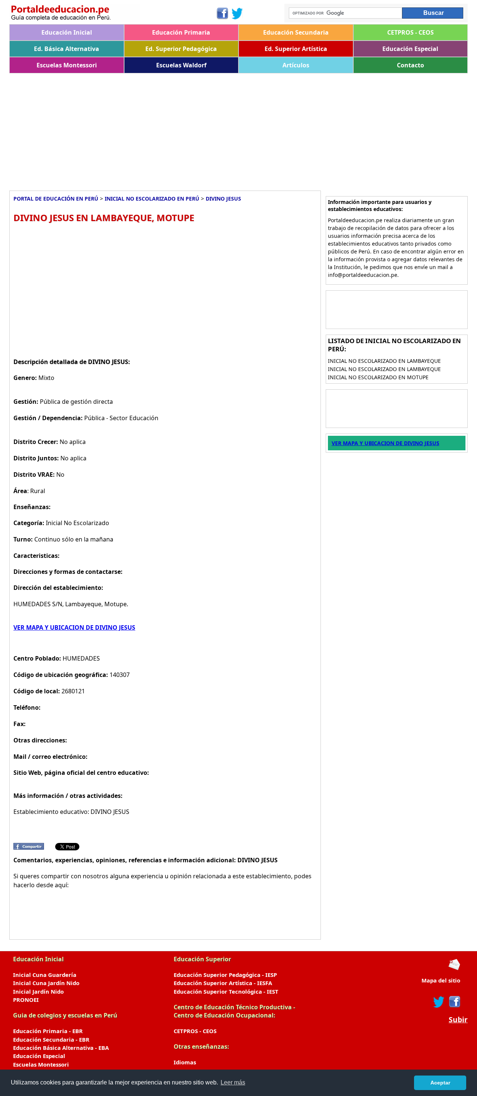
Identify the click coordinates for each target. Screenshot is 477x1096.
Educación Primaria (181, 32)
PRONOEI (26, 999)
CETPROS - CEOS (410, 32)
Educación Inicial (66, 32)
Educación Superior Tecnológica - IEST (226, 991)
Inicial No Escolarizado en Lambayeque (384, 360)
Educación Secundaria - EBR (51, 1039)
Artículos (295, 65)
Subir (458, 1019)
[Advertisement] (233, 129)
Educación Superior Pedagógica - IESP (225, 974)
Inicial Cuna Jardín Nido (46, 983)
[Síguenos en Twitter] (237, 13)
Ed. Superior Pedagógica (181, 49)
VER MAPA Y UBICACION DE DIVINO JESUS (74, 627)
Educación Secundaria (296, 32)
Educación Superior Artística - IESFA (223, 983)
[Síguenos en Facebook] (222, 13)
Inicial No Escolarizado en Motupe (378, 377)
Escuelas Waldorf (181, 65)
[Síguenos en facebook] (454, 1002)
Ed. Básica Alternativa (66, 49)
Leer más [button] (233, 1082)
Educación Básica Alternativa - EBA (61, 1047)
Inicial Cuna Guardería (44, 974)
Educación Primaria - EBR (48, 1031)
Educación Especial (410, 49)
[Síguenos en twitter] (439, 1002)
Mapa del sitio (440, 980)
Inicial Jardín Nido (38, 991)
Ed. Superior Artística (296, 49)
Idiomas (185, 1062)
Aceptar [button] (440, 1083)
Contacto (410, 65)
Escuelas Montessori (67, 65)
